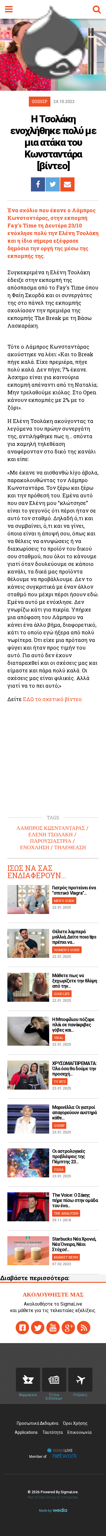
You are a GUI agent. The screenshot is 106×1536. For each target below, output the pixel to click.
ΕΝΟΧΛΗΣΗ (34, 847)
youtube (53, 1327)
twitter (37, 1327)
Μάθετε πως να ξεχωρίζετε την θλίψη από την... (74, 981)
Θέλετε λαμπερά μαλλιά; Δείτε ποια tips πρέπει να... (74, 937)
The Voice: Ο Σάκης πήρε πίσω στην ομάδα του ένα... (75, 1200)
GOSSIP (59, 1125)
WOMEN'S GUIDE (67, 950)
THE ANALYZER (66, 1213)
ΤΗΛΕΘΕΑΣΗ (70, 847)
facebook (22, 1327)
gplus (68, 1327)
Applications (26, 1432)
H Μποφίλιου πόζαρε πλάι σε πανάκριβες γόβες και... (73, 1025)
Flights (80, 1380)
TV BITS (60, 1081)
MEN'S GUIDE (64, 900)
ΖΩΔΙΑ (59, 1169)
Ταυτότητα (52, 1432)
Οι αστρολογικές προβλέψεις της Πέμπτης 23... (68, 1156)
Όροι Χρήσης (75, 1423)
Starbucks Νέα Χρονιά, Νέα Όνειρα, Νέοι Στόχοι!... (74, 1244)
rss (83, 1327)
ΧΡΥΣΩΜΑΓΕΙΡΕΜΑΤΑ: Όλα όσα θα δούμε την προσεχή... (74, 1069)
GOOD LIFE (62, 994)
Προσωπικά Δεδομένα (37, 1423)
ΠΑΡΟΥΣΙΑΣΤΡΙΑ (50, 841)
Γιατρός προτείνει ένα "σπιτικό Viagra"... (74, 890)
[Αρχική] (53, 77)
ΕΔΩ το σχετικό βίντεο (52, 699)
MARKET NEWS (66, 1257)
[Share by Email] (67, 184)
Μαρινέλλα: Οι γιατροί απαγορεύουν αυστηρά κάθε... (74, 1113)
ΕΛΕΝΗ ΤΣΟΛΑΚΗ (50, 835)
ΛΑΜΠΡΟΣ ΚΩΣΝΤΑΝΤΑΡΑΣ (50, 828)
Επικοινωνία (79, 1432)
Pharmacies (28, 1380)
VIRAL (58, 1037)
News (54, 1380)
